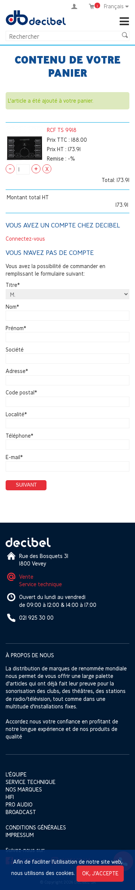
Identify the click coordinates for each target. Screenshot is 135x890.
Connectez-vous (25, 238)
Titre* (13, 285)
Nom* (12, 306)
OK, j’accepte (100, 873)
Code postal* (21, 393)
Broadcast (21, 812)
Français (114, 6)
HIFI (10, 797)
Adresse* (17, 371)
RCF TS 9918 (61, 130)
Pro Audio (19, 804)
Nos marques (24, 789)
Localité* (16, 414)
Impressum (20, 835)
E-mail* (14, 457)
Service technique (40, 584)
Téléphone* (19, 435)
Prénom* (16, 328)
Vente (26, 576)
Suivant (26, 485)
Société (15, 349)
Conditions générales (36, 827)
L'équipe (16, 774)
